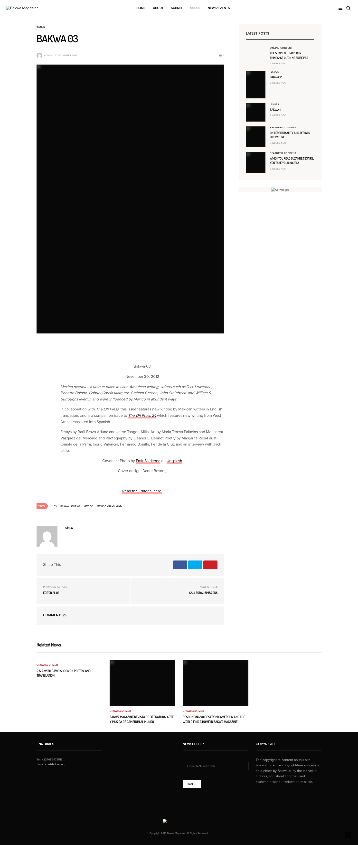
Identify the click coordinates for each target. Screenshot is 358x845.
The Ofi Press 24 (142, 415)
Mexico (88, 506)
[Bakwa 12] (255, 84)
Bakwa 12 (276, 77)
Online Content (281, 48)
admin (48, 55)
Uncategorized (47, 665)
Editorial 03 (51, 593)
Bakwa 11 (275, 110)
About (158, 8)
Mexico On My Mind (109, 506)
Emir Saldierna (148, 460)
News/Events (219, 8)
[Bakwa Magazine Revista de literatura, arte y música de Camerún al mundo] (142, 683)
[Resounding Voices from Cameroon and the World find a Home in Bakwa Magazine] (215, 683)
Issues (195, 8)
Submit (176, 8)
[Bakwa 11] (255, 112)
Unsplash (174, 460)
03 (55, 506)
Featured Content (283, 127)
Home (141, 8)
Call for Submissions (203, 593)
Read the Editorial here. (142, 491)
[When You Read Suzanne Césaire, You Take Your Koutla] (255, 162)
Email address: (193, 758)
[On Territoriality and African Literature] (255, 136)
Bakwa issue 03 (70, 506)
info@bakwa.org (55, 764)
